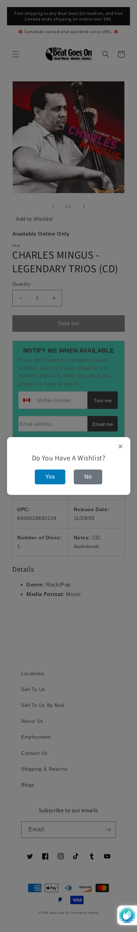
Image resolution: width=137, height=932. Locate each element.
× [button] (120, 446)
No (88, 477)
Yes (50, 477)
